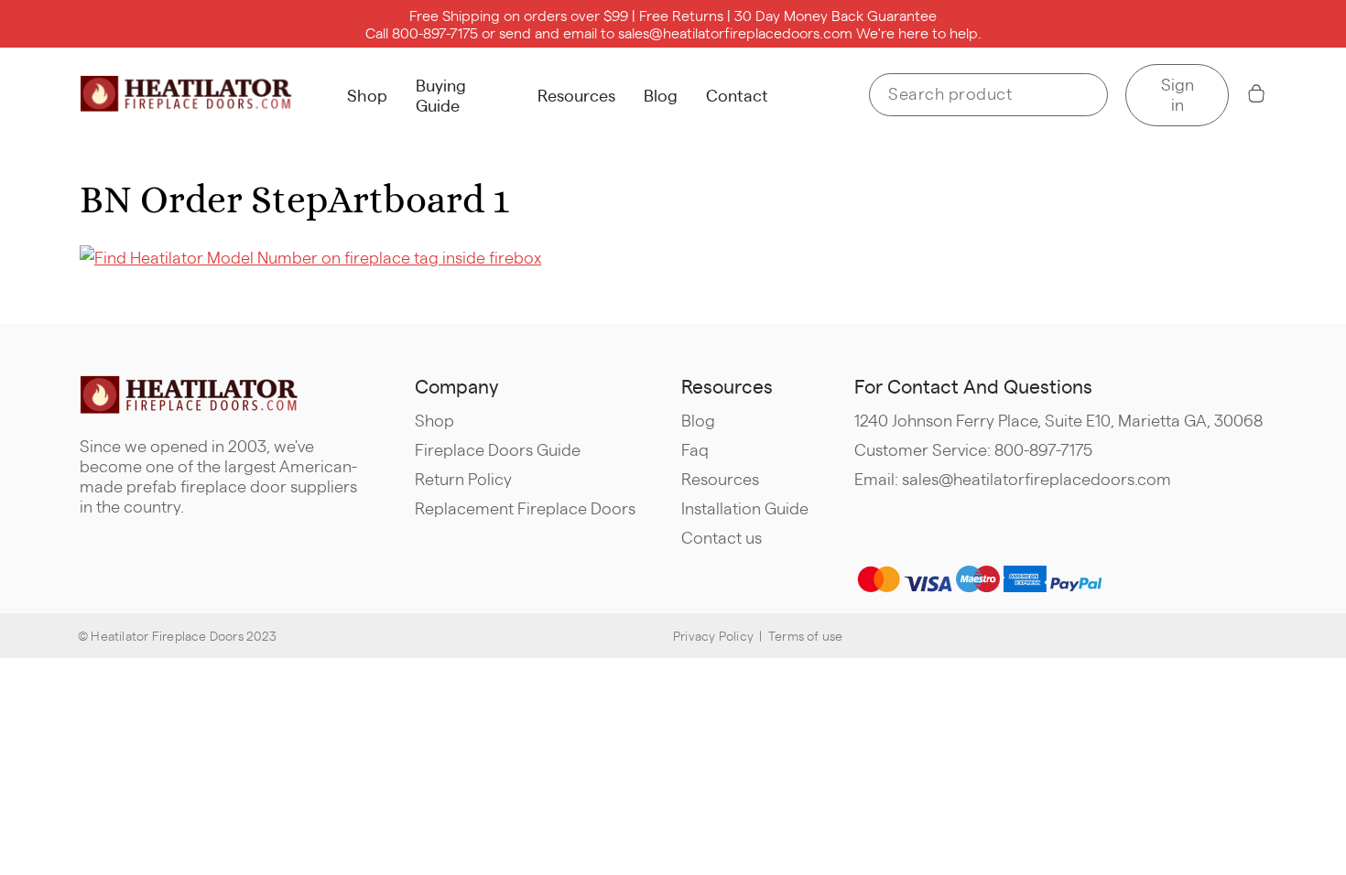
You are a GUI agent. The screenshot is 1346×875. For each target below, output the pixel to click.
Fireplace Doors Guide (498, 448)
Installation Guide (745, 507)
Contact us (721, 536)
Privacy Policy (713, 635)
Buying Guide (441, 94)
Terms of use (805, 635)
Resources (576, 94)
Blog (661, 94)
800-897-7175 (435, 32)
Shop (367, 94)
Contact (737, 94)
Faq (695, 448)
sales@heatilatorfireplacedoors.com (735, 32)
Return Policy (463, 478)
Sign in (1177, 93)
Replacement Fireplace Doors (525, 507)
